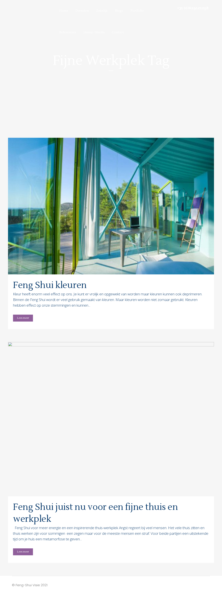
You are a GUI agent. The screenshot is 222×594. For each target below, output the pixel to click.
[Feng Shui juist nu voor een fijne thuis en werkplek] (111, 419)
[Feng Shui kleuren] (111, 206)
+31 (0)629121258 (193, 8)
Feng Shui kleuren (50, 285)
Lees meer (23, 318)
